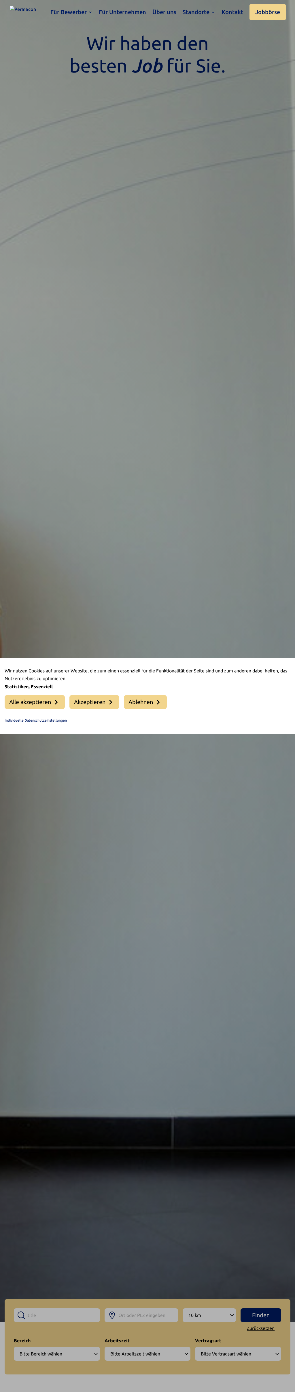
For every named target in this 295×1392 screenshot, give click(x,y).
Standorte (196, 12)
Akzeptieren (89, 702)
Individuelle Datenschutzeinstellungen (36, 720)
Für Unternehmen (122, 12)
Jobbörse (267, 12)
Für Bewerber (68, 12)
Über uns (164, 12)
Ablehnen (140, 702)
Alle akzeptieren (30, 702)
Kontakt (232, 12)
